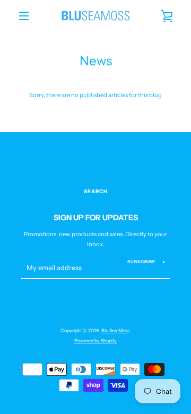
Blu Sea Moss (115, 330)
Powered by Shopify (95, 340)
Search (96, 191)
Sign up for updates (96, 217)
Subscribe (141, 261)
